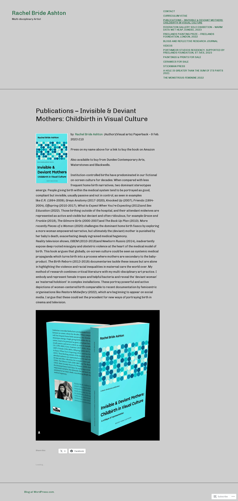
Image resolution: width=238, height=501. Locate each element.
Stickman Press (174, 66)
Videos (167, 45)
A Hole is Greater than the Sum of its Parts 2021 (193, 72)
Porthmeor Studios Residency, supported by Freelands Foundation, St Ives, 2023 (194, 51)
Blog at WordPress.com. (39, 491)
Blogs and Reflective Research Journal (190, 41)
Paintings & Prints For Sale (182, 57)
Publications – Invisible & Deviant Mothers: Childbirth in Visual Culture (193, 21)
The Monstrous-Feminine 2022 (183, 77)
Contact (169, 11)
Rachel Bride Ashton (39, 13)
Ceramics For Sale (176, 61)
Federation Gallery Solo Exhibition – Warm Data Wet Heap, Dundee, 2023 (192, 28)
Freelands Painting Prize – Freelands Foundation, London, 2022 (188, 35)
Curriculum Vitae (175, 15)
